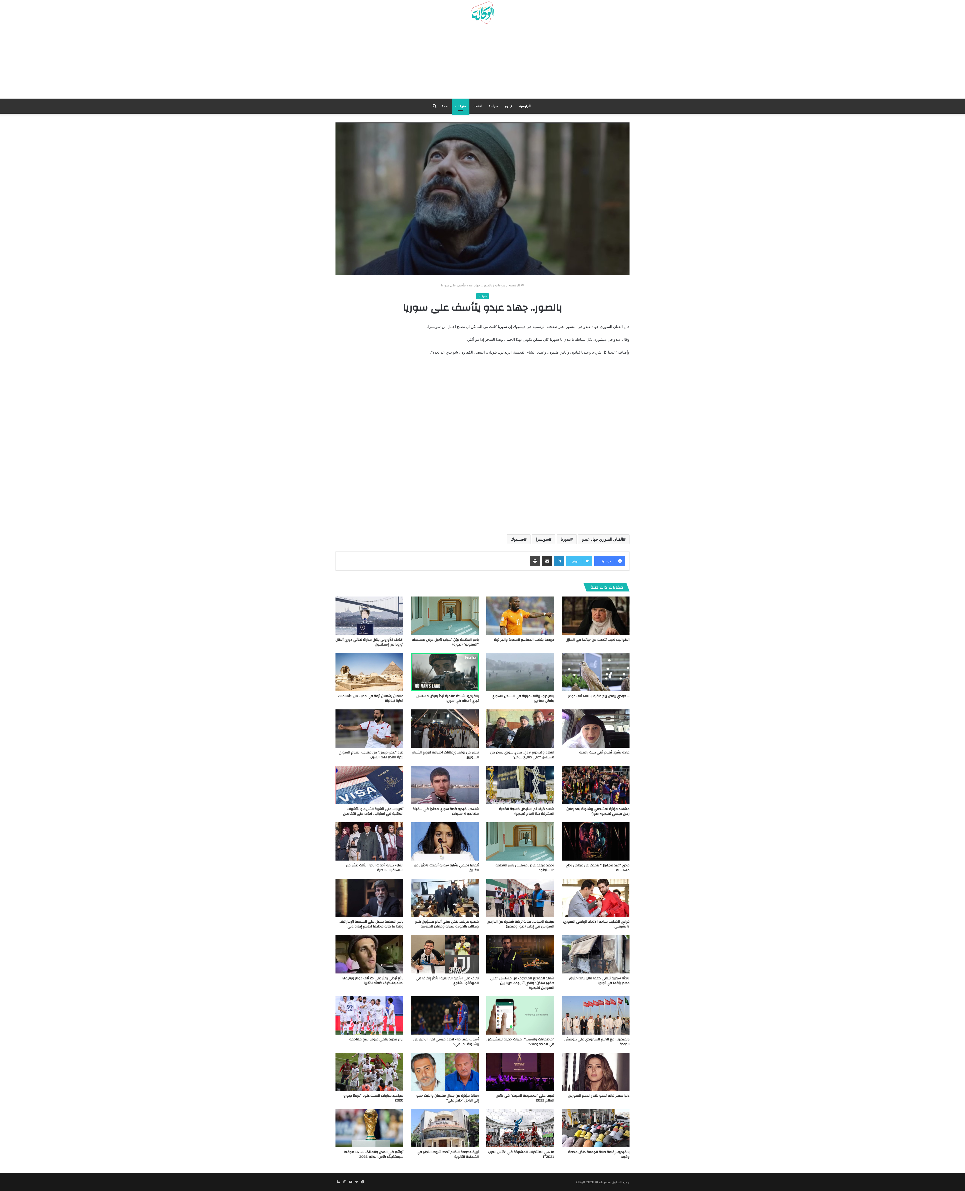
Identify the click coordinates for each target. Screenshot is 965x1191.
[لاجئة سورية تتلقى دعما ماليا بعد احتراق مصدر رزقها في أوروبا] (596, 954)
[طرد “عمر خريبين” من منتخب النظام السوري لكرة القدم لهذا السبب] (369, 728)
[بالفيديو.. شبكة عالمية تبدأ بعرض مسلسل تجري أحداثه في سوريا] (445, 672)
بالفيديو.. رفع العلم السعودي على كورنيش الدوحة (597, 1041)
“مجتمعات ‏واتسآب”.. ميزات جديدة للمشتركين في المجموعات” (520, 1041)
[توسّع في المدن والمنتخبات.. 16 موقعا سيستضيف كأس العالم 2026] (369, 1128)
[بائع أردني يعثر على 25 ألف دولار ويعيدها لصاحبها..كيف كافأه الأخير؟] (369, 954)
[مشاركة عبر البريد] (547, 561)
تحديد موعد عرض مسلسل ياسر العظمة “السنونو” (525, 867)
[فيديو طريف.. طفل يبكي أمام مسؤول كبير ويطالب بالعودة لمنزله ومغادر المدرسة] (445, 898)
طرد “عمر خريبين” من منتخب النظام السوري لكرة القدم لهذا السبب (371, 754)
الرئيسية (525, 106)
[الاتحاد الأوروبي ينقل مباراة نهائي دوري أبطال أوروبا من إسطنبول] (369, 616)
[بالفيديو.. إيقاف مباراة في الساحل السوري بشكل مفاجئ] (520, 672)
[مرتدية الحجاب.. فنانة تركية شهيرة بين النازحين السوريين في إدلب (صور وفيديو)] (520, 898)
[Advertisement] (482, 63)
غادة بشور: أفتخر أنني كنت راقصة (604, 752)
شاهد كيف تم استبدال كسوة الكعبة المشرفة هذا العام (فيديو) (526, 811)
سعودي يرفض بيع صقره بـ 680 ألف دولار (599, 696)
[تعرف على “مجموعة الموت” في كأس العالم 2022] (520, 1072)
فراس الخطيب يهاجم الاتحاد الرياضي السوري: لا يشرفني (596, 924)
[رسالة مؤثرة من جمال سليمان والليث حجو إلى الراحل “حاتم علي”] (445, 1072)
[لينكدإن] (559, 561)
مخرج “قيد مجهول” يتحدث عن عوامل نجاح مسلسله (598, 867)
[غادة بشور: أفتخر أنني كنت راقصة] (596, 728)
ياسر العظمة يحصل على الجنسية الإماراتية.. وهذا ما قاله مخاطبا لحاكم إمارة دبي (371, 924)
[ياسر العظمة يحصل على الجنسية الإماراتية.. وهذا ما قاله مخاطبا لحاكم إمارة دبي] (369, 898)
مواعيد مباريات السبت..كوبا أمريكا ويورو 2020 (373, 1098)
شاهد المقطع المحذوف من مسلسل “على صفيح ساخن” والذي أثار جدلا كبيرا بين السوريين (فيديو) (522, 983)
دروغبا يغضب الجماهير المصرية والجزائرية (524, 639)
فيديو (508, 106)
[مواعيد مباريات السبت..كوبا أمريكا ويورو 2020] (369, 1072)
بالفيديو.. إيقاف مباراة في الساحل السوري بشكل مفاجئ (523, 698)
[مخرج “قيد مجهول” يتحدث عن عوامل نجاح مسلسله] (596, 841)
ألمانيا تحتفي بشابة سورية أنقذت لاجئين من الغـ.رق (446, 867)
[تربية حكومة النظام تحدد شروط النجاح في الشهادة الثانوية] (445, 1128)
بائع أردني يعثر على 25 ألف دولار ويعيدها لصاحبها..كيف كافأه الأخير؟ (372, 980)
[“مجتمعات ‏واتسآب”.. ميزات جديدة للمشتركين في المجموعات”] (520, 1015)
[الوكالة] (482, 12)
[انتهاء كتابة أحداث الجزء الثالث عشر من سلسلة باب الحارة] (369, 841)
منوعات (460, 106)
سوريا (565, 539)
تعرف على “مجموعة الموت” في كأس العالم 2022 (525, 1098)
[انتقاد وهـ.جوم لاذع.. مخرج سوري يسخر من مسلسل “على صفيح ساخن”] (520, 728)
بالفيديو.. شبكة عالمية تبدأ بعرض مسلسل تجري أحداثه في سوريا (447, 698)
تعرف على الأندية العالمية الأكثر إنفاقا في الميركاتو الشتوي (447, 980)
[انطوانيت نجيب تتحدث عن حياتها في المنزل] (596, 616)
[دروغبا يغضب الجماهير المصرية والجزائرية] (520, 616)
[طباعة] (535, 561)
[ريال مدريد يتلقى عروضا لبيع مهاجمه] (369, 1015)
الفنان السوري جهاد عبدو (602, 539)
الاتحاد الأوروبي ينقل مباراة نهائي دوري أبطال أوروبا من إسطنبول (369, 642)
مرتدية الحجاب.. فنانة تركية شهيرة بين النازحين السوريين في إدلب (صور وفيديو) (520, 924)
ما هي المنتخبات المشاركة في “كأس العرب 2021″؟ (521, 1154)
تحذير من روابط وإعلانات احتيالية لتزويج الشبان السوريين (445, 754)
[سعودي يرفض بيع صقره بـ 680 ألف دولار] (596, 672)
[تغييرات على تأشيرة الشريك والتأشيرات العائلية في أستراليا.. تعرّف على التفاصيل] (369, 785)
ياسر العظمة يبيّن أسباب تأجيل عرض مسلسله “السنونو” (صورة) (445, 642)
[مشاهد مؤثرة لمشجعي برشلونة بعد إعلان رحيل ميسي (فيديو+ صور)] (596, 785)
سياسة (493, 106)
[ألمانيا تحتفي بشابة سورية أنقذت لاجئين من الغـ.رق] (445, 841)
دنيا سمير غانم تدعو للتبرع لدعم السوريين (599, 1095)
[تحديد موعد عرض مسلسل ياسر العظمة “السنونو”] (520, 841)
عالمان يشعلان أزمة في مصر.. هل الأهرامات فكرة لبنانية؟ (370, 698)
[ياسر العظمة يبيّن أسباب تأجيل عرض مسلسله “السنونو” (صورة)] (445, 616)
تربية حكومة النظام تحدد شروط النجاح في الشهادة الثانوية (448, 1154)
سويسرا (542, 539)
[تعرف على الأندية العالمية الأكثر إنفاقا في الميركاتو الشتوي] (445, 954)
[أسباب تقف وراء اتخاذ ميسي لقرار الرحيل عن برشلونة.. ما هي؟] (445, 1015)
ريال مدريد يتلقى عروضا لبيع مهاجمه (376, 1039)
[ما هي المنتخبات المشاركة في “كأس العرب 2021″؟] (520, 1128)
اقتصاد (477, 106)
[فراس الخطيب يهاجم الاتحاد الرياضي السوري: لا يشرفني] (596, 898)
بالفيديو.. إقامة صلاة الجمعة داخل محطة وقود (599, 1154)
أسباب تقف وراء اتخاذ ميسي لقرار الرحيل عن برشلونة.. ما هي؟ (446, 1041)
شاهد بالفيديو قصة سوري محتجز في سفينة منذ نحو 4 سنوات (446, 811)
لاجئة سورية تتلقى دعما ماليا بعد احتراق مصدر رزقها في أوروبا (599, 980)
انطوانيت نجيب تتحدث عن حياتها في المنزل (598, 639)
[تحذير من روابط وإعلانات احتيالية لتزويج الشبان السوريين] (445, 728)
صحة (445, 106)
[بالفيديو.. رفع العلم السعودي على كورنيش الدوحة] (596, 1015)
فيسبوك (517, 539)
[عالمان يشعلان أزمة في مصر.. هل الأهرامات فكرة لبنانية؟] (369, 672)
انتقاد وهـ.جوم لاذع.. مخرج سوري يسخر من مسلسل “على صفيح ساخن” (522, 754)
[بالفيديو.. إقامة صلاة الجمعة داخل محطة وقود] (596, 1128)
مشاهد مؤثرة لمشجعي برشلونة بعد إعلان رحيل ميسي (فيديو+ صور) (598, 811)
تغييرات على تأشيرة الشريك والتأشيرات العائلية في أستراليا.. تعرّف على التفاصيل (373, 811)
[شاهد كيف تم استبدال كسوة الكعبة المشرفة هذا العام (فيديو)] (520, 785)
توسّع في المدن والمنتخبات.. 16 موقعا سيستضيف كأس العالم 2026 (373, 1154)
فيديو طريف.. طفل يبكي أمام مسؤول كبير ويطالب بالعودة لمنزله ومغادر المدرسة (447, 924)
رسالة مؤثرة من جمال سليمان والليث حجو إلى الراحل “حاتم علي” (447, 1098)
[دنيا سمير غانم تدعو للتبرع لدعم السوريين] (596, 1072)
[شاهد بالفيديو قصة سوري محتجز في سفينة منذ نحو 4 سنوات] (445, 785)
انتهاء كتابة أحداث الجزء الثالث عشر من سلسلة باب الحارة (374, 867)
